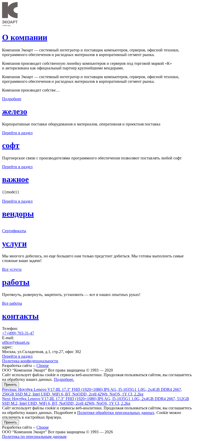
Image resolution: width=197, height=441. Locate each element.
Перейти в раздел (17, 133)
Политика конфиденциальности (30, 361)
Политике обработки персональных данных (115, 412)
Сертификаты (14, 231)
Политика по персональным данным (34, 436)
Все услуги (12, 269)
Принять (10, 384)
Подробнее (11, 99)
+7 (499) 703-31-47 (18, 333)
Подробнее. (64, 379)
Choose (42, 365)
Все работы (12, 303)
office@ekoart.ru (15, 342)
